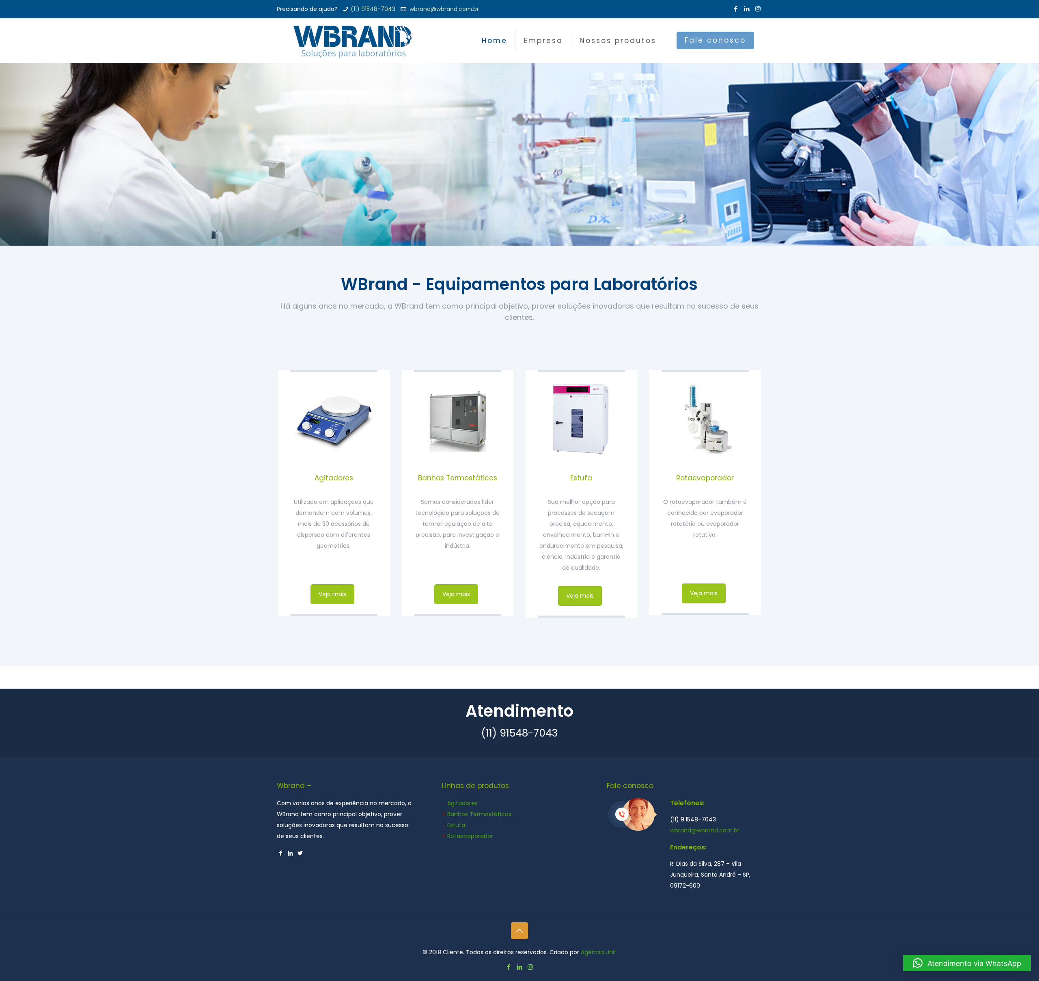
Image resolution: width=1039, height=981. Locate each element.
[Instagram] (758, 8)
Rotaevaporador (705, 478)
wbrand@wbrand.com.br (443, 9)
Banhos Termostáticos (457, 478)
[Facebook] (736, 8)
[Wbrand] (352, 40)
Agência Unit (599, 952)
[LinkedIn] (747, 8)
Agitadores (334, 478)
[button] (967, 963)
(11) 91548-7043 (373, 9)
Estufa (581, 478)
